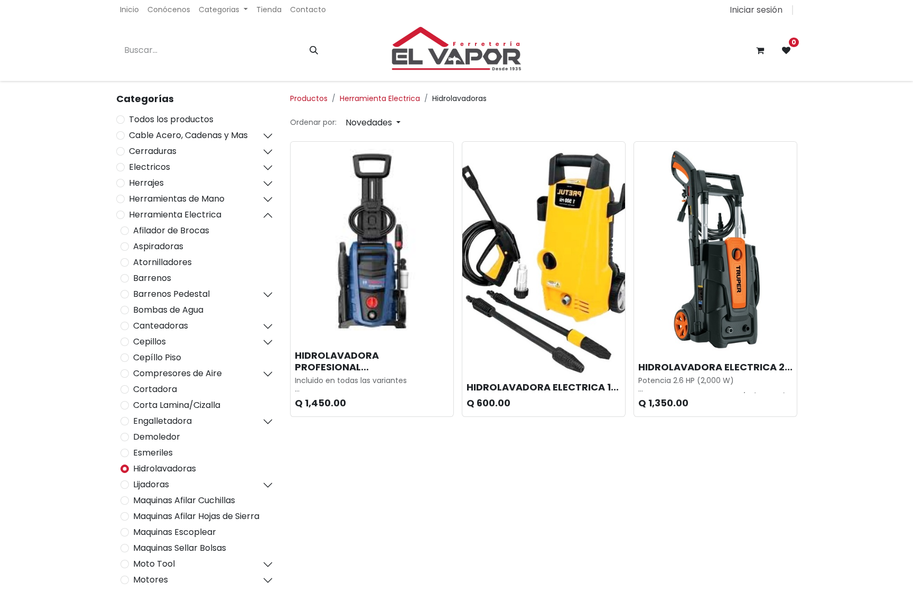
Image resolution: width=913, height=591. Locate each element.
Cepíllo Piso (157, 357)
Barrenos (152, 278)
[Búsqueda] (314, 50)
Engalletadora (162, 421)
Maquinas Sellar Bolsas (179, 548)
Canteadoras (160, 326)
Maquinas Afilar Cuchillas (184, 500)
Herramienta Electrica (175, 214)
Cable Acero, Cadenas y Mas (188, 135)
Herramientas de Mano (177, 199)
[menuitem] (129, 10)
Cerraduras (152, 151)
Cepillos (149, 341)
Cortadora (155, 389)
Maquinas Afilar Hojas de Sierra (196, 516)
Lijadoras (151, 484)
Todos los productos (171, 119)
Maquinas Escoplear (174, 532)
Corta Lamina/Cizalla (176, 405)
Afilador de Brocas (171, 230)
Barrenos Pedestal (171, 294)
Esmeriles (153, 453)
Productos (309, 98)
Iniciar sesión (756, 10)
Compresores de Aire (177, 373)
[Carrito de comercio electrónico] (760, 50)
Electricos (149, 167)
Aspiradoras (158, 246)
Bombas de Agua (168, 310)
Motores (150, 580)
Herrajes (146, 183)
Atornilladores (162, 262)
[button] (373, 123)
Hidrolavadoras (164, 468)
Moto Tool (154, 564)
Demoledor (156, 437)
